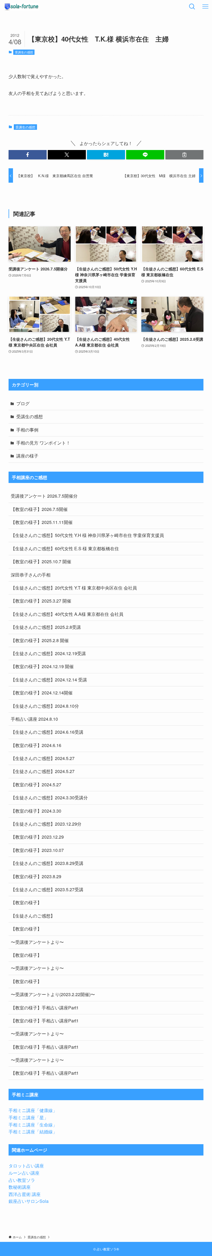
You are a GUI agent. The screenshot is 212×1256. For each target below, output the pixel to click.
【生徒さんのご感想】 (33, 916)
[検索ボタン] (192, 6)
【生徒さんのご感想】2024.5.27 (43, 758)
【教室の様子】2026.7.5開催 (39, 509)
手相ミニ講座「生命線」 (33, 1124)
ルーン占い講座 (24, 1173)
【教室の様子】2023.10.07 (37, 850)
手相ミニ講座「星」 (28, 1117)
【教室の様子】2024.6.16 (36, 745)
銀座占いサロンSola (29, 1201)
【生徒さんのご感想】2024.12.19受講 (48, 653)
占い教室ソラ (22, 1180)
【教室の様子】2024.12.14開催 (42, 692)
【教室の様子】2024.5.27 (36, 784)
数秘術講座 (20, 1187)
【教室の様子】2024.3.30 (36, 811)
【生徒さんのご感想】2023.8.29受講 (47, 863)
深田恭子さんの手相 (31, 575)
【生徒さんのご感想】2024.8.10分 (45, 706)
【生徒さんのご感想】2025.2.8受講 (46, 627)
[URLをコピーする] (184, 154)
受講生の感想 (24, 52)
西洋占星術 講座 (25, 1194)
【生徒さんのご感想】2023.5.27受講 (47, 889)
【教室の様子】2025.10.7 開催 (41, 561)
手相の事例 (27, 430)
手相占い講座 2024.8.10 (34, 719)
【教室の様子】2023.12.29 (37, 837)
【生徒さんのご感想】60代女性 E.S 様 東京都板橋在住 (65, 548)
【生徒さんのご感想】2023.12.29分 (46, 824)
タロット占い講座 (26, 1165)
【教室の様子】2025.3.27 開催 (41, 601)
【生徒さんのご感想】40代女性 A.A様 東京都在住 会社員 (67, 614)
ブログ (23, 403)
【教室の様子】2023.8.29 (36, 876)
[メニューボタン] (205, 6)
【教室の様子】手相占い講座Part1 (45, 1007)
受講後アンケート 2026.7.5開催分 (44, 496)
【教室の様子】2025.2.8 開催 (40, 640)
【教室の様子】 (26, 902)
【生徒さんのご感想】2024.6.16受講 (47, 732)
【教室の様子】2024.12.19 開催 (42, 666)
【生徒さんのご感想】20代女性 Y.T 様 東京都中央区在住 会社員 (74, 588)
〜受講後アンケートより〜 (37, 942)
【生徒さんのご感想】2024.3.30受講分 (49, 797)
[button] (28, 154)
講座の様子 (27, 456)
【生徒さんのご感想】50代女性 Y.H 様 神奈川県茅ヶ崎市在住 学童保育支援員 (87, 535)
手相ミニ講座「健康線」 (33, 1110)
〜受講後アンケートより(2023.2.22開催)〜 (53, 994)
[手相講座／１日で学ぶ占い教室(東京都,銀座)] (21, 6)
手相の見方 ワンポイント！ (43, 443)
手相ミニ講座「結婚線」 (33, 1131)
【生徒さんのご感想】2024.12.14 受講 (49, 679)
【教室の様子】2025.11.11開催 (42, 522)
